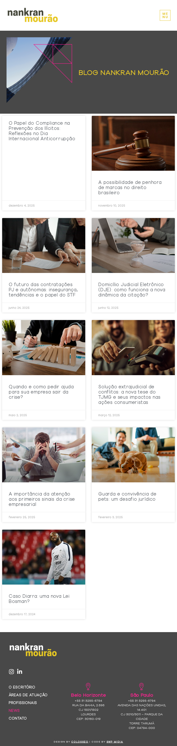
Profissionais (23, 702)
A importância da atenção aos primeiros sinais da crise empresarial (42, 499)
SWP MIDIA (115, 741)
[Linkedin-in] (19, 671)
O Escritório (22, 687)
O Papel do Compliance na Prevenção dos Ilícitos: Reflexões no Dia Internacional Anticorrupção (42, 130)
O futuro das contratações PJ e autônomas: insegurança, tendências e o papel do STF (43, 289)
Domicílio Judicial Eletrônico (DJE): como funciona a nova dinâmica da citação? (131, 289)
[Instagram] (11, 671)
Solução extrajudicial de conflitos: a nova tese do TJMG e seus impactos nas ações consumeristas (129, 394)
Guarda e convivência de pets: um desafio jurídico (127, 496)
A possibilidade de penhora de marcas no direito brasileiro (130, 187)
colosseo (79, 741)
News (14, 710)
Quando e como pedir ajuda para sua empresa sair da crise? (41, 391)
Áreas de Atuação (28, 695)
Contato (18, 718)
